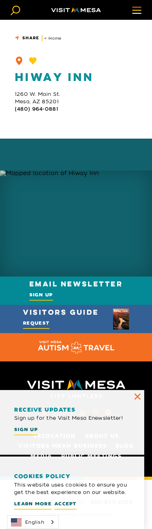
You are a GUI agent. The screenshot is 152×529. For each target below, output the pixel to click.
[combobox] (33, 522)
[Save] (33, 60)
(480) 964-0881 (36, 109)
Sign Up (41, 294)
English (34, 522)
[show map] (19, 61)
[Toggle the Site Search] (15, 10)
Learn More (33, 503)
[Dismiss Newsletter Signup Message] (137, 396)
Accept (65, 503)
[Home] (76, 10)
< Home (53, 38)
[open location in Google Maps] (76, 223)
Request (36, 323)
